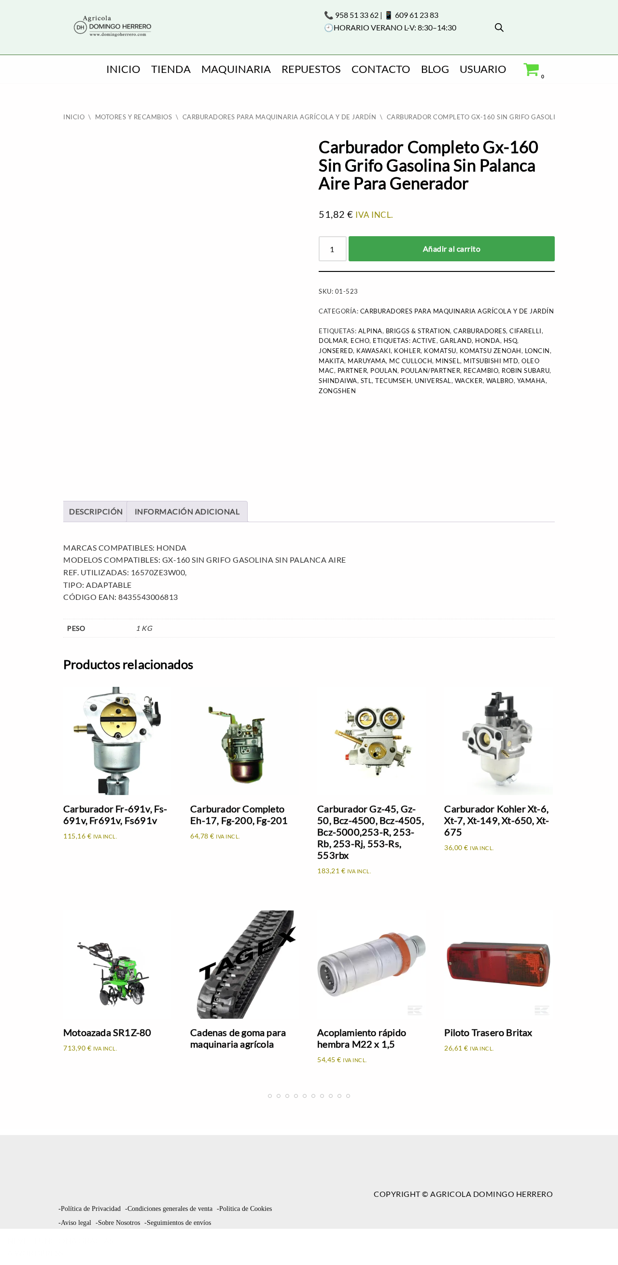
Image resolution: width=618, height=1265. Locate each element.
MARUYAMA (367, 361)
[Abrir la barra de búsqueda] (499, 27)
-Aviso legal (74, 1222)
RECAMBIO (481, 370)
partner (352, 370)
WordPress (38, 1252)
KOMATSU (440, 351)
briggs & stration (418, 331)
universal (433, 380)
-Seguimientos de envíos (177, 1222)
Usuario (483, 68)
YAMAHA (531, 380)
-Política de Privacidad (89, 1208)
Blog (435, 68)
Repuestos (311, 68)
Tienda (171, 68)
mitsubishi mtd (491, 361)
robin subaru (525, 370)
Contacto (380, 68)
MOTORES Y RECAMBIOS (133, 117)
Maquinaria (236, 68)
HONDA (487, 340)
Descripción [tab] (96, 511)
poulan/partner (430, 370)
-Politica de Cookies (244, 1208)
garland (456, 340)
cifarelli (525, 331)
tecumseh (393, 380)
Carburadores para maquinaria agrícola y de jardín (280, 117)
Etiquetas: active (404, 340)
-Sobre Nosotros (118, 1222)
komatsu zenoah (490, 351)
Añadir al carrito (452, 248)
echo (360, 340)
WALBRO (500, 380)
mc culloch (410, 361)
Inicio (123, 68)
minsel (447, 361)
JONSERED (336, 351)
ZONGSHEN (337, 391)
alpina (370, 331)
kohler (407, 351)
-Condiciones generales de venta (168, 1208)
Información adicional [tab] (187, 511)
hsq (511, 340)
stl (366, 380)
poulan (383, 370)
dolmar (333, 340)
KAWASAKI (373, 351)
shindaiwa (338, 380)
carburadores (479, 331)
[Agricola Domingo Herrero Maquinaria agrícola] (111, 27)
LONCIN (537, 351)
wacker (469, 380)
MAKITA (331, 361)
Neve (17, 1240)
